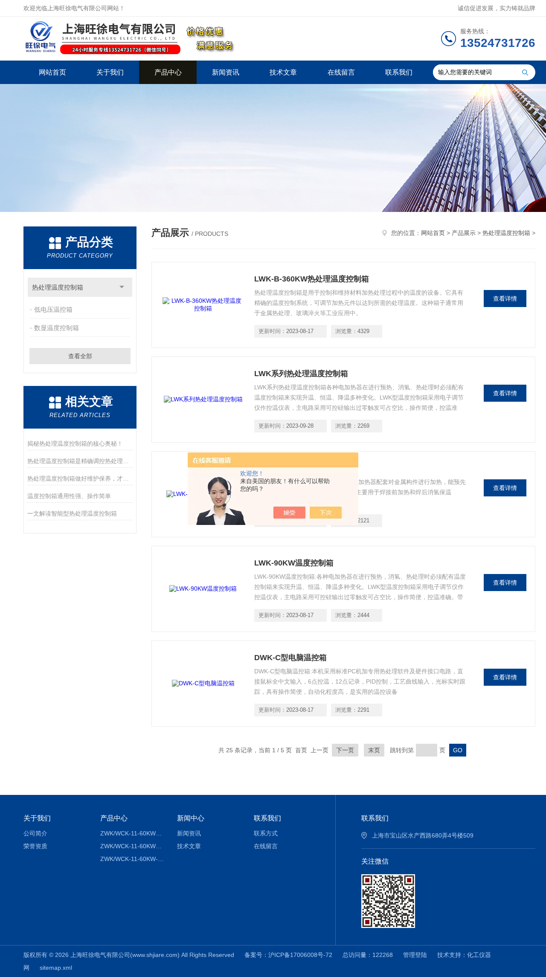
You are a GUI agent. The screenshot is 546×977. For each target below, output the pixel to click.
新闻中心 (190, 818)
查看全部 (80, 356)
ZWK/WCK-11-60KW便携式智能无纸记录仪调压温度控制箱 (132, 833)
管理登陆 (415, 954)
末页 (374, 750)
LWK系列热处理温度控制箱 (301, 373)
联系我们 (398, 72)
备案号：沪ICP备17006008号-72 (288, 954)
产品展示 (464, 232)
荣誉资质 (35, 846)
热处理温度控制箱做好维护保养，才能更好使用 (80, 478)
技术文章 (283, 72)
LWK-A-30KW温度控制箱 (298, 468)
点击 (121, 287)
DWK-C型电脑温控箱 (290, 657)
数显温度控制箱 (56, 327)
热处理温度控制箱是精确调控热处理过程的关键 (80, 461)
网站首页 (52, 72)
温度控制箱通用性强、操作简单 (69, 496)
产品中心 (168, 72)
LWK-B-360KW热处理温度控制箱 (311, 279)
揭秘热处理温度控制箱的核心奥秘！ (75, 443)
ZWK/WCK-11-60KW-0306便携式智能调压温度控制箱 (132, 858)
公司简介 (35, 833)
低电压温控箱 (53, 309)
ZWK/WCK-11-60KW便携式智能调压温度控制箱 (132, 846)
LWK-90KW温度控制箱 (294, 563)
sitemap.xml (56, 967)
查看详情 (505, 298)
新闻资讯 (225, 72)
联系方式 (266, 833)
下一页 (345, 750)
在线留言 (341, 72)
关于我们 (110, 72)
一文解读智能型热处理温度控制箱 (72, 513)
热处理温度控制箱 (57, 287)
